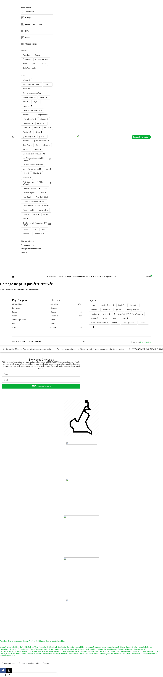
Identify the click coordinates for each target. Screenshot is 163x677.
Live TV (148, 276)
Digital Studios (145, 342)
